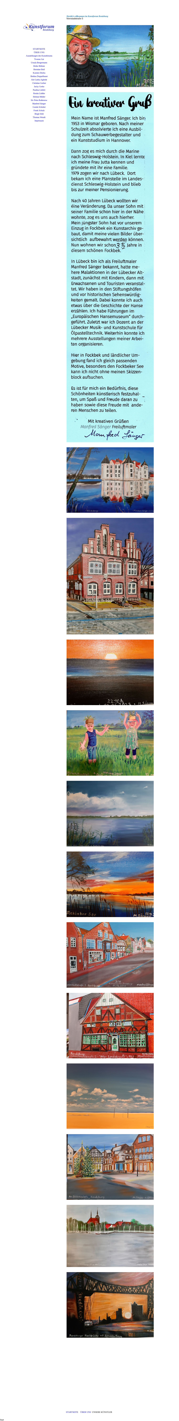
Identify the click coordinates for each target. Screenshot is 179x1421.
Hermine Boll (39, 69)
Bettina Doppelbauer (39, 76)
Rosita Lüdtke (39, 93)
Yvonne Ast (39, 59)
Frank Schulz (39, 110)
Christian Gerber (39, 83)
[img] (39, 27)
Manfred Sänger (39, 103)
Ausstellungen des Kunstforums (39, 56)
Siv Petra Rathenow (39, 100)
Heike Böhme (39, 66)
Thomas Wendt (39, 117)
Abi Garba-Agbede (39, 80)
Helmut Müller (39, 97)
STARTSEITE (39, 49)
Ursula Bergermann (39, 62)
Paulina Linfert (39, 90)
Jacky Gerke (39, 86)
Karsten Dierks (39, 73)
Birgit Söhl (39, 114)
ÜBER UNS (39, 52)
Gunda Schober (39, 107)
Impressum (39, 121)
